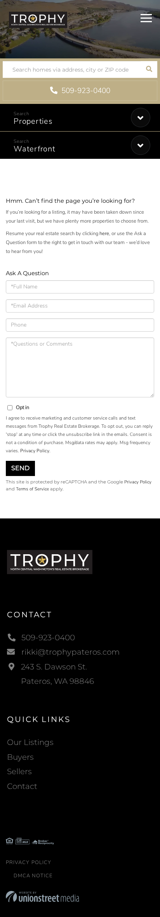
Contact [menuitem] (22, 786)
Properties (33, 121)
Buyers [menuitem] (20, 757)
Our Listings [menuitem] (30, 742)
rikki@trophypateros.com (70, 652)
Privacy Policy (34, 451)
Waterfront (35, 149)
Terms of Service (32, 489)
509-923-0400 (84, 91)
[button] (149, 69)
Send (20, 468)
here (104, 233)
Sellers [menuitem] (19, 771)
